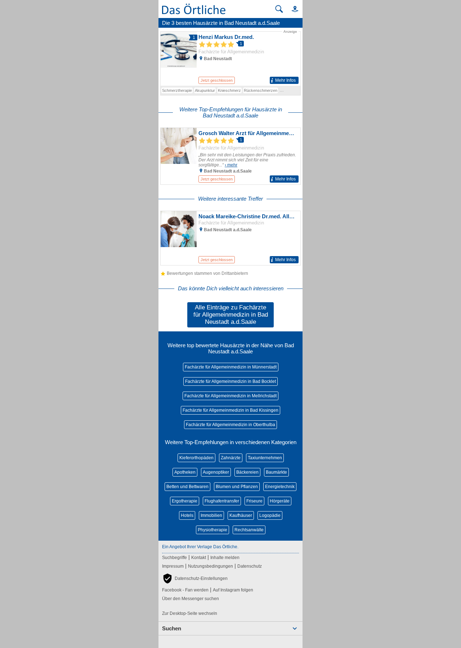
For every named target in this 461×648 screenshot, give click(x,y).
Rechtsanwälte (249, 529)
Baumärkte (276, 472)
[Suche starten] (279, 9)
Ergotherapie (184, 501)
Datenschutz (249, 566)
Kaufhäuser (240, 515)
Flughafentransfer (222, 501)
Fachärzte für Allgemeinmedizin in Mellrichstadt (230, 395)
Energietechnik (280, 486)
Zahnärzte (231, 457)
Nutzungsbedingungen (210, 566)
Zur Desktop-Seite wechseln (189, 613)
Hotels (187, 515)
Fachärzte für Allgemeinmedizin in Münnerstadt (231, 367)
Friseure (254, 501)
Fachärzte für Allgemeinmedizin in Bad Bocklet (230, 381)
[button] (292, 9)
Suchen (171, 628)
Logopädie (270, 515)
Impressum (173, 566)
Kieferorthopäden (196, 457)
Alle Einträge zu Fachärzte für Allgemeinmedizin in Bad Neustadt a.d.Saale (230, 314)
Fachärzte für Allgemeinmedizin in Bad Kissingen (230, 410)
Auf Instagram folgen (233, 590)
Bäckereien (247, 472)
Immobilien (211, 515)
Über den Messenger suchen (190, 598)
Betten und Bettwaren (187, 486)
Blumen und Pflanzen (237, 486)
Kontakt (198, 557)
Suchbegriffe (174, 557)
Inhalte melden (225, 557)
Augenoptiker (216, 472)
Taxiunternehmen (265, 457)
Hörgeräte (280, 501)
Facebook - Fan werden (185, 590)
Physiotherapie (212, 529)
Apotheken (185, 472)
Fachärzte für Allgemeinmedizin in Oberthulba (230, 424)
